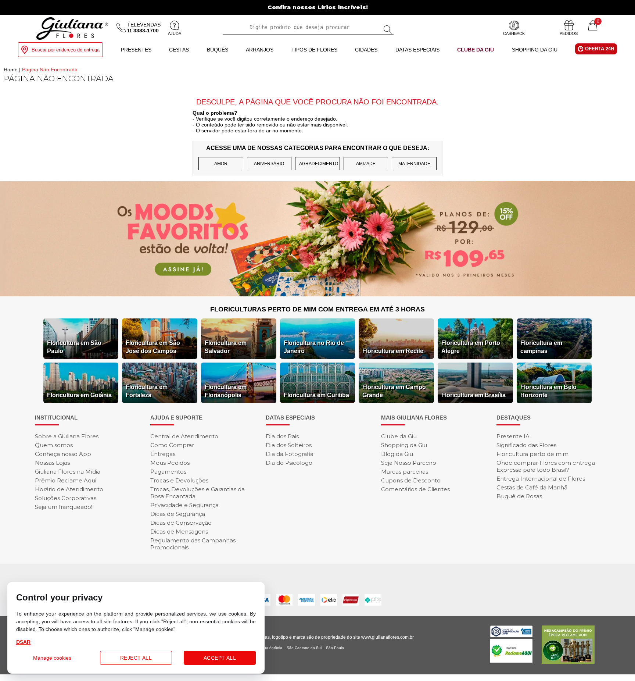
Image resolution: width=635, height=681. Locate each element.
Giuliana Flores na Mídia (67, 471)
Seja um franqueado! (63, 506)
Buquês (217, 50)
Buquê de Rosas (519, 496)
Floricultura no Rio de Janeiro (314, 347)
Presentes (136, 50)
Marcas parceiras (404, 471)
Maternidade (414, 163)
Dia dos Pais (282, 436)
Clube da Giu (475, 50)
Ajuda (174, 33)
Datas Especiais (417, 50)
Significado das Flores (526, 445)
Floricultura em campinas (541, 347)
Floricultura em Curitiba (316, 395)
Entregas (162, 453)
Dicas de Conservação (181, 522)
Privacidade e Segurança (184, 505)
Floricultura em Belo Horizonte (548, 391)
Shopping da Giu (534, 50)
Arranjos (259, 50)
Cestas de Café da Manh (531, 487)
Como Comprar (172, 445)
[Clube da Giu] (317, 294)
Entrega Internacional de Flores (540, 478)
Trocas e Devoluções (179, 480)
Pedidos (569, 33)
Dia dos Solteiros (289, 445)
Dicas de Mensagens (179, 531)
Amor (220, 163)
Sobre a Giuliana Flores (66, 436)
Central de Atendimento (184, 436)
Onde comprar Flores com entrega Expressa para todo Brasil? (545, 466)
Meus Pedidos (170, 462)
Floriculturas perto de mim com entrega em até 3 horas (317, 309)
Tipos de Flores (314, 50)
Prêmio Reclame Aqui (65, 480)
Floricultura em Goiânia (79, 395)
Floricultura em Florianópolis (226, 391)
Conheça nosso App (63, 453)
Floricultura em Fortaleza (147, 391)
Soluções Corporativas (65, 498)
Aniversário (269, 163)
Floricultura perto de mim (532, 453)
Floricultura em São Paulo (74, 347)
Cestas (179, 50)
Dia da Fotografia (289, 453)
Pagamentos (168, 471)
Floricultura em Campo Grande (394, 391)
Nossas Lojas (52, 462)
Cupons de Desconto (411, 480)
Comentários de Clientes (415, 489)
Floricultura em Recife (392, 351)
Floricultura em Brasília (473, 395)
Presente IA (513, 436)
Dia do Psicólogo (289, 462)
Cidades (366, 50)
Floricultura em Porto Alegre (470, 347)
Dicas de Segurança (177, 513)
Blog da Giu (397, 453)
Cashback (514, 33)
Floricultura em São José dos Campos (153, 347)
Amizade (366, 163)
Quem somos (54, 445)
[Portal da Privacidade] (511, 635)
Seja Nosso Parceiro (408, 462)
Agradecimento (318, 163)
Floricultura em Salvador (226, 347)
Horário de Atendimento (69, 489)
